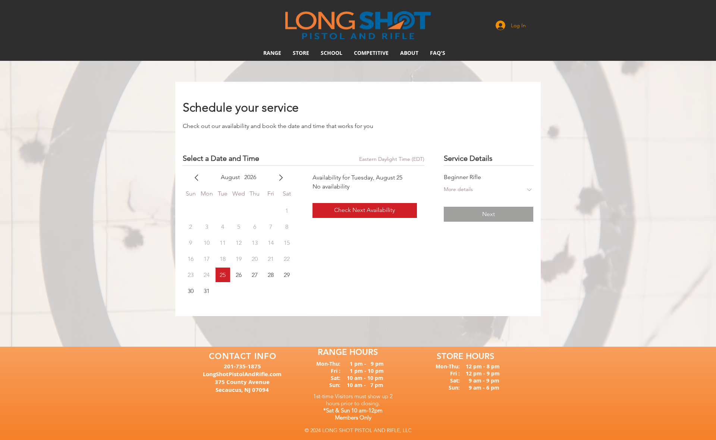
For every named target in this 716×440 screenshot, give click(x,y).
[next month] (280, 177)
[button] (371, 53)
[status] (391, 159)
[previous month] (196, 177)
